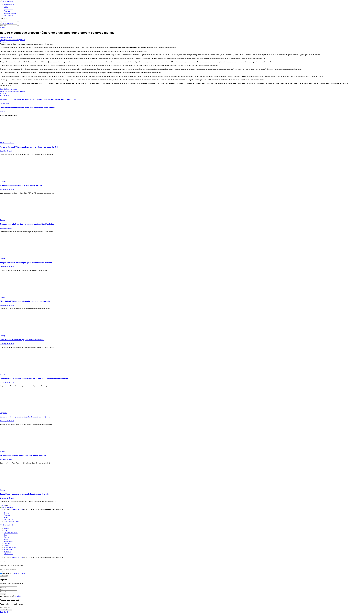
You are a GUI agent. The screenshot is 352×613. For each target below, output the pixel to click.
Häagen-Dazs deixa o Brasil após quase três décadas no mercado (26, 262)
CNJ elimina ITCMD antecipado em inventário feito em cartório (25, 301)
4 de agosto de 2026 (6, 228)
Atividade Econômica (7, 143)
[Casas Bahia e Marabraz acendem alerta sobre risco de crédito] (176, 477)
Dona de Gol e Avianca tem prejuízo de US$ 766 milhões (22, 339)
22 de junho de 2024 (6, 459)
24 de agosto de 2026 (7, 421)
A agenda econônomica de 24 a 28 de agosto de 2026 (21, 185)
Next (4, 505)
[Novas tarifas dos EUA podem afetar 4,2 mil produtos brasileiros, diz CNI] (176, 130)
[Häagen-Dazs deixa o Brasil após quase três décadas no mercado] (176, 246)
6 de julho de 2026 (6, 151)
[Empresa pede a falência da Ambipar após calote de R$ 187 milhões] (176, 207)
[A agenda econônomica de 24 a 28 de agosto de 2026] (176, 168)
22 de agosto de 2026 (7, 267)
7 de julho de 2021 (6, 38)
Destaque (3, 181)
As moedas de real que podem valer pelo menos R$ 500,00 (23, 455)
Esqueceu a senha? (19, 573)
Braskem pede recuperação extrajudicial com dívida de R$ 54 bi (25, 417)
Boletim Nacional (17, 509)
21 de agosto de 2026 (7, 344)
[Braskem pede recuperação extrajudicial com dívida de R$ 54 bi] (176, 400)
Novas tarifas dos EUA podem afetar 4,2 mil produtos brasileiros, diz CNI (29, 147)
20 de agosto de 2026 (7, 498)
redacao (2, 111)
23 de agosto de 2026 (7, 189)
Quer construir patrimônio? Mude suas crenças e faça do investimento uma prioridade (34, 378)
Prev (1, 505)
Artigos (2, 374)
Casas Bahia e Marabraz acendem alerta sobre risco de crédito (24, 494)
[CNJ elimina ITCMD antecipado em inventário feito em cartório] (176, 284)
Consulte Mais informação (8, 89)
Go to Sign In (18, 596)
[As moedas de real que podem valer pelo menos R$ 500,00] (176, 438)
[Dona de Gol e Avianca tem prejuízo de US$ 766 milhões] (176, 323)
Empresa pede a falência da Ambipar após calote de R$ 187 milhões (27, 224)
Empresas (3, 413)
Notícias (2, 27)
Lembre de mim (7, 573)
